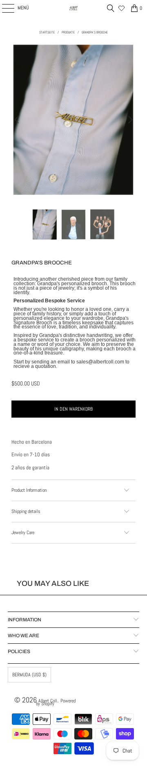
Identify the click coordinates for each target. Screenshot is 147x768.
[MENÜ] (3, 8)
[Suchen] (110, 8)
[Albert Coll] (73, 8)
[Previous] (17, 120)
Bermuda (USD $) (29, 674)
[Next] (129, 120)
